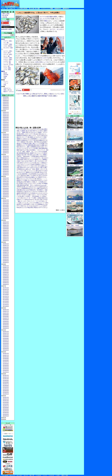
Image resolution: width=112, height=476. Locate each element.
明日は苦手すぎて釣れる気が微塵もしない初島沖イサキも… (32, 177)
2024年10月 (5, 137)
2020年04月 (5, 235)
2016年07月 (5, 318)
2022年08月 (5, 185)
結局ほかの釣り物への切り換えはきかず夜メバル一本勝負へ (32, 154)
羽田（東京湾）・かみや (72, 129)
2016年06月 (5, 319)
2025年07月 (5, 120)
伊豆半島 (6, 74)
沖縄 (5, 78)
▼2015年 (3, 330)
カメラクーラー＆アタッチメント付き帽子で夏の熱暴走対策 (32, 148)
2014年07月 (5, 362)
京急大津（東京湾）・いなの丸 (74, 189)
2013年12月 (5, 375)
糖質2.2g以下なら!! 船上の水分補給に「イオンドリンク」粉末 (32, 150)
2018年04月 (5, 279)
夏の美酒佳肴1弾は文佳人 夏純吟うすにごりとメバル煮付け (32, 153)
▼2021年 (3, 198)
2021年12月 (5, 200)
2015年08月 (5, 338)
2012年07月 (5, 406)
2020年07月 (5, 230)
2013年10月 (5, 378)
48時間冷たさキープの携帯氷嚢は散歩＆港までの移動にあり (32, 145)
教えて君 (32, 475)
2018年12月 (5, 266)
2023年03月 (5, 171)
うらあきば (38, 475)
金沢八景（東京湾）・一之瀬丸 (74, 177)
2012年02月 (5, 414)
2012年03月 (5, 412)
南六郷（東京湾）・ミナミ (73, 141)
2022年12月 (5, 178)
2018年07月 (5, 274)
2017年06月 (5, 298)
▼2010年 (3, 419)
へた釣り (58, 475)
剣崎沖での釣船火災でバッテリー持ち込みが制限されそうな (32, 140)
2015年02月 (5, 348)
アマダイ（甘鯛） (8, 44)
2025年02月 (5, 129)
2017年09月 (5, 293)
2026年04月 (5, 104)
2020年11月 (5, 223)
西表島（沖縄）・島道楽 (72, 225)
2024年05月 (5, 146)
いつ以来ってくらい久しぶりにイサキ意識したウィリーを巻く (33, 202)
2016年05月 (5, 321)
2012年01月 (5, 416)
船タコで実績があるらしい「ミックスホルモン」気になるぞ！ (33, 158)
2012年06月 (5, 407)
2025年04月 (5, 126)
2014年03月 (5, 368)
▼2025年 (3, 110)
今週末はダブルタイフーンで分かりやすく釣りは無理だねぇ (32, 166)
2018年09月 (5, 271)
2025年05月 (5, 124)
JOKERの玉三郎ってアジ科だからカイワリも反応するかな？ (32, 186)
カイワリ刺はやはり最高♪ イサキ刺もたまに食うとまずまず (32, 175)
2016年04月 (5, 323)
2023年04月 (5, 169)
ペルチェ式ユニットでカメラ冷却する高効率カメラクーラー (32, 164)
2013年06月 (5, 385)
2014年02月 (5, 370)
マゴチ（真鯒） (8, 68)
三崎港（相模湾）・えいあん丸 (74, 201)
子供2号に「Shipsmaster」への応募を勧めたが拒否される (31, 156)
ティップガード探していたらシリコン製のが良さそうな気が (32, 170)
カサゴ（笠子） (8, 52)
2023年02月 (5, 173)
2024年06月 (5, 144)
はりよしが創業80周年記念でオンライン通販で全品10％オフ (32, 188)
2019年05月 (5, 255)
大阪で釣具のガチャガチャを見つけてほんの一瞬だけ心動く (32, 167)
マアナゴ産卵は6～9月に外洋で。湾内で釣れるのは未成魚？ (32, 142)
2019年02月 (5, 260)
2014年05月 (5, 365)
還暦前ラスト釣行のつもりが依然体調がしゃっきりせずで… (32, 138)
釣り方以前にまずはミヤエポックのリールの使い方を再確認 (32, 183)
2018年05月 (5, 277)
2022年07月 (5, 186)
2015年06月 (5, 341)
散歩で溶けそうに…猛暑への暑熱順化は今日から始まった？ (32, 146)
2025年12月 (5, 112)
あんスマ (26, 475)
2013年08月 (5, 382)
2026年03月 (5, 105)
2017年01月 (5, 306)
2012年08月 (5, 404)
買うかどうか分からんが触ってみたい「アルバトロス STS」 (32, 194)
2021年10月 (5, 203)
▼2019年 (3, 242)
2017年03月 (5, 303)
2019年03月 (5, 259)
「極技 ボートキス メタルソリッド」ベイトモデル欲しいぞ (32, 201)
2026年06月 (5, 100)
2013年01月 (5, 394)
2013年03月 (5, 390)
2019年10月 (5, 247)
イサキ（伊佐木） (8, 46)
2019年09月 (5, 249)
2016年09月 (5, 314)
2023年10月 (5, 159)
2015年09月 (5, 336)
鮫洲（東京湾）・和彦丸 (72, 117)
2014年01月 (5, 372)
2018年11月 (5, 267)
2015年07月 (5, 340)
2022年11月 (5, 180)
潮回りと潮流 (5, 13)
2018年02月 (5, 282)
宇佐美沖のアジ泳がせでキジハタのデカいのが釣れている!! (32, 191)
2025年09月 (5, 117)
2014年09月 (5, 358)
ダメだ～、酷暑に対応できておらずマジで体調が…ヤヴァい (32, 132)
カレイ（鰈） (7, 56)
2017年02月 (5, 304)
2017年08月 (5, 294)
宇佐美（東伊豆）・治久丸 (73, 213)
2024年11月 (5, 136)
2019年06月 (5, 254)
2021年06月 (5, 210)
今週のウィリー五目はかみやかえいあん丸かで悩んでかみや (32, 199)
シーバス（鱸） (8, 62)
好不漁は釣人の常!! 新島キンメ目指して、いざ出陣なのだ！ (32, 182)
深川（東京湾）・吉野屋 (72, 153)
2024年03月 (5, 149)
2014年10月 (5, 357)
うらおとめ (51, 475)
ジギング (6, 83)
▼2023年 (3, 154)
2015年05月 (5, 343)
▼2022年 (3, 176)
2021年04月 (5, 213)
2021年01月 (5, 218)
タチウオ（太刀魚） (9, 64)
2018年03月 (5, 281)
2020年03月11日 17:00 (57, 90)
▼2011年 (3, 417)
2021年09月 (5, 205)
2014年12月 (5, 353)
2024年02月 (5, 151)
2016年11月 (5, 311)
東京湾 (5, 73)
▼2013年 (3, 373)
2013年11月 (5, 377)
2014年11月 (5, 355)
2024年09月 (5, 139)
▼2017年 (3, 286)
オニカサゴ (60, 29)
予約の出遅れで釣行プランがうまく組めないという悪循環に (32, 159)
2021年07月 (5, 208)
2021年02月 (5, 217)
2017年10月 (5, 291)
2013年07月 (5, 384)
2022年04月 (5, 191)
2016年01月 (5, 328)
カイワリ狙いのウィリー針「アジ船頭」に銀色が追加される (32, 198)
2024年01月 (5, 153)
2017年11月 (5, 289)
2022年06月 (5, 188)
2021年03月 (5, 215)
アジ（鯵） (6, 42)
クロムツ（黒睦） (8, 59)
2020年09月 (5, 227)
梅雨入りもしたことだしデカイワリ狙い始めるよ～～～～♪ (32, 178)
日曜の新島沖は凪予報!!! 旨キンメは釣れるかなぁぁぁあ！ (32, 185)
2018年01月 (5, 284)
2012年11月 (5, 399)
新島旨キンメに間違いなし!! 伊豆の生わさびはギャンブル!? (32, 180)
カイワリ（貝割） (8, 51)
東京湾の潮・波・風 (7, 12)
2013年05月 (5, 387)
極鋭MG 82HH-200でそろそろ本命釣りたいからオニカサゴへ (32, 193)
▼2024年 (3, 132)
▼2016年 (3, 308)
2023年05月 (5, 168)
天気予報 (4, 17)
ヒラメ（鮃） (7, 66)
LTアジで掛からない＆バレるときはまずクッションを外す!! (32, 206)
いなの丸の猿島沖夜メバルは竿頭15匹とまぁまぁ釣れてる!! (32, 174)
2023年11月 (5, 158)
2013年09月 (5, 380)
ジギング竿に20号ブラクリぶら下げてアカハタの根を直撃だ (32, 129)
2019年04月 (5, 257)
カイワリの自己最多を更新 (48, 16)
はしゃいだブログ (45, 18)
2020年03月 (5, 237)
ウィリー (6, 81)
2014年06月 (5, 363)
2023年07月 (5, 164)
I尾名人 (46, 21)
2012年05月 (5, 409)
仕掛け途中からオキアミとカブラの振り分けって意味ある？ (32, 162)
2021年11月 (5, 201)
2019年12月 (5, 244)
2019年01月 (5, 262)
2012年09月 (5, 402)
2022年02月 (5, 195)
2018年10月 (5, 269)
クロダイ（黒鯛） (8, 57)
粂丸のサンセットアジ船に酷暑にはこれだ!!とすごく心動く (32, 137)
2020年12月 (5, 222)
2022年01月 (5, 196)
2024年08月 (5, 141)
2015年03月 (5, 347)
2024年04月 (5, 148)
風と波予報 (5, 15)
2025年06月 (5, 122)
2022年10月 (5, 181)
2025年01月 (5, 131)
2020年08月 (5, 228)
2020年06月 (5, 232)
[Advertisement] (52, 4)
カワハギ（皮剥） (8, 54)
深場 (5, 84)
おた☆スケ (12, 475)
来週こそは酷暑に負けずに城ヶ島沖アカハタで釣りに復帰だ (32, 130)
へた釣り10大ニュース (41, 62)
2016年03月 (5, 325)
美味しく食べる (8, 90)
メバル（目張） (8, 69)
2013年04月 (5, 389)
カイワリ (52, 29)
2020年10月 (5, 225)
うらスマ (45, 475)
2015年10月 (5, 335)
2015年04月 (5, 345)
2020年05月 (5, 233)
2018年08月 (5, 272)
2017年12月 (5, 287)
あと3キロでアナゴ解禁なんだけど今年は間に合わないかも (32, 172)
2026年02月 (5, 107)
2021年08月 (5, 207)
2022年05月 (5, 190)
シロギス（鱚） (8, 61)
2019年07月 (5, 252)
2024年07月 (5, 142)
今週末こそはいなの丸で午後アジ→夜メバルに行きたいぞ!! (32, 161)
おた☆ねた (19, 475)
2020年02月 (5, 239)
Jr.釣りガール (7, 88)
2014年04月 (5, 367)
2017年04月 (5, 301)
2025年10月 (5, 115)
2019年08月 (5, 250)
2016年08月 (5, 316)
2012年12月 (5, 397)
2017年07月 (5, 296)
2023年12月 (5, 156)
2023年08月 (5, 163)
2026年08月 (5, 97)
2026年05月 (5, 102)
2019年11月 (5, 245)
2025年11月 (5, 114)
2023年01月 (5, 174)
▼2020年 (3, 220)
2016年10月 (5, 313)
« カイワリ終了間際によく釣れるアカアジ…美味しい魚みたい (35, 93)
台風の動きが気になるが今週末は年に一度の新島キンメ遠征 (32, 190)
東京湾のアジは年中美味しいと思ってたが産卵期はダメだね (32, 204)
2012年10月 (5, 400)
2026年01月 (5, 109)
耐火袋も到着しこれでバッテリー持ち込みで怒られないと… (32, 134)
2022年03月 (5, 193)
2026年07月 (5, 99)
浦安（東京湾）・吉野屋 (72, 165)
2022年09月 (5, 183)
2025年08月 (5, 119)
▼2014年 (3, 352)
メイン (58, 93)
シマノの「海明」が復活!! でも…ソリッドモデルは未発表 (32, 151)
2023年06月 (5, 166)
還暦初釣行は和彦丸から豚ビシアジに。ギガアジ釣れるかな (32, 135)
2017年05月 (5, 299)
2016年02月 (5, 326)
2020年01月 (5, 240)
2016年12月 (5, 309)
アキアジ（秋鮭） (8, 41)
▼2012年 (3, 395)
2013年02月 (5, 392)
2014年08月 (5, 360)
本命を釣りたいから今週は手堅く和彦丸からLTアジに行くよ (32, 207)
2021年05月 (5, 212)
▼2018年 (3, 264)
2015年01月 (5, 350)
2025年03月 (5, 127)
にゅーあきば (5, 475)
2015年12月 (5, 331)
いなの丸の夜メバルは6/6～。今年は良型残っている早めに (32, 196)
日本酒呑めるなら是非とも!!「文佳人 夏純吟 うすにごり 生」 (32, 169)
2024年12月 (5, 134)
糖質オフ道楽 (65, 475)
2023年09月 (5, 161)
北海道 (5, 76)
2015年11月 (5, 333)
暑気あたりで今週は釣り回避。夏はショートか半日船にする (32, 143)
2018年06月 (5, 276)
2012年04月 (5, 411)
